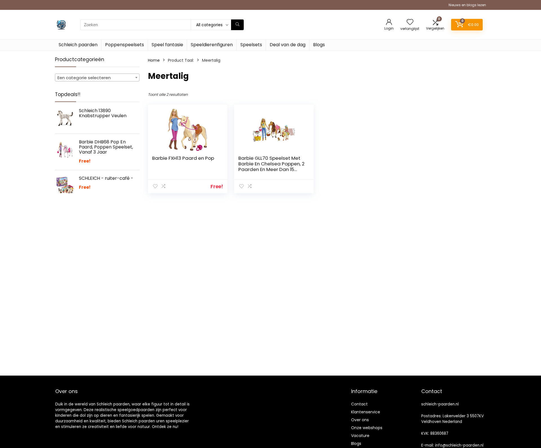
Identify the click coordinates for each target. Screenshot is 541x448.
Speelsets (251, 44)
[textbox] (97, 78)
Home (154, 60)
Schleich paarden (78, 44)
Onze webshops (366, 428)
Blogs (319, 44)
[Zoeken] (237, 24)
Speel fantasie (167, 44)
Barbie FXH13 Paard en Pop (183, 158)
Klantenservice (365, 412)
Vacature (360, 435)
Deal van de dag (287, 44)
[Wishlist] (410, 22)
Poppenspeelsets (124, 44)
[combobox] (97, 77)
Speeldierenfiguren (212, 44)
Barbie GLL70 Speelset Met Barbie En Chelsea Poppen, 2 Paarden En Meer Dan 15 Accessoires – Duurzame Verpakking (271, 169)
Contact (359, 404)
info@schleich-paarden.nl (459, 445)
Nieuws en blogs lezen (467, 5)
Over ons (360, 420)
